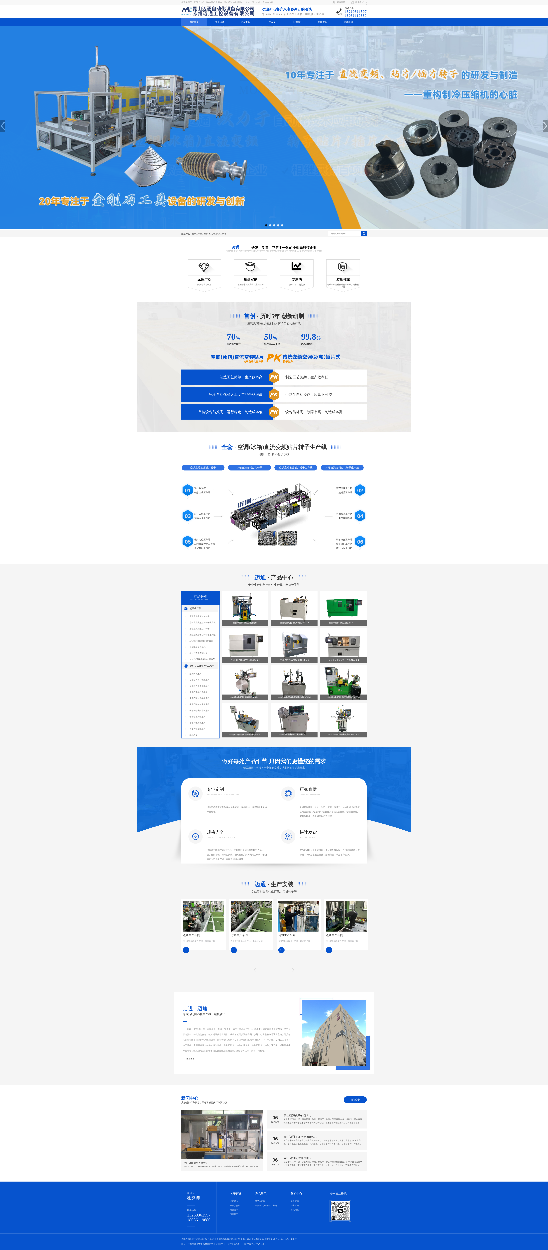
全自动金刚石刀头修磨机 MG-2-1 (294, 623)
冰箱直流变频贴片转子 (249, 467)
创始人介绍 (235, 1206)
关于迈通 (219, 22)
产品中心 (245, 22)
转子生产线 (197, 234)
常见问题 (295, 1210)
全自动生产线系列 (198, 717)
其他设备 (194, 735)
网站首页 (194, 22)
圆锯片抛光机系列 (198, 723)
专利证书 (234, 1214)
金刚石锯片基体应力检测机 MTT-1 (294, 734)
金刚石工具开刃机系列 (199, 692)
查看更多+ (191, 1059)
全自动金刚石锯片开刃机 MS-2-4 (245, 660)
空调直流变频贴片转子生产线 (296, 467)
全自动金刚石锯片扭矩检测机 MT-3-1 (245, 734)
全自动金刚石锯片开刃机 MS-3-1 (294, 660)
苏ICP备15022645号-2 (254, 1244)
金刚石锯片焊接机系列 (199, 698)
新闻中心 (322, 22)
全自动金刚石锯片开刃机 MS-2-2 (343, 623)
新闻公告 (355, 1099)
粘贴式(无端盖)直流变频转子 (202, 659)
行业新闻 (295, 1206)
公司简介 (234, 1201)
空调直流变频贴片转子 (203, 467)
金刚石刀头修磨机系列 (199, 686)
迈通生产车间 (191, 935)
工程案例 (296, 22)
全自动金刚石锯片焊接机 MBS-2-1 (245, 697)
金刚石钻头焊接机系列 (199, 710)
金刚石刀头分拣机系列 (199, 680)
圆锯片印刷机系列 (198, 729)
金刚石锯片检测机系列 (199, 704)
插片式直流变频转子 (198, 653)
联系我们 (348, 22)
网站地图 (341, 2)
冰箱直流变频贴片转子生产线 (342, 467)
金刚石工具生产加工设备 (215, 234)
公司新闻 (295, 1201)
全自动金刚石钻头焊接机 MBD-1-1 (343, 734)
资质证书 (234, 1210)
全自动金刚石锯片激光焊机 (245, 623)
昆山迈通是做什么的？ (298, 1158)
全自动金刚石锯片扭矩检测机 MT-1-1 (294, 697)
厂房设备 (271, 22)
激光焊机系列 (196, 674)
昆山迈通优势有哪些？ (298, 1115)
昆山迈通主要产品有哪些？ (301, 1136)
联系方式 (359, 2)
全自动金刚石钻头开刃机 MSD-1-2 (344, 660)
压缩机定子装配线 (198, 647)
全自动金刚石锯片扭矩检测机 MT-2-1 (343, 697)
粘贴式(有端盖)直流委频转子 (202, 641)
